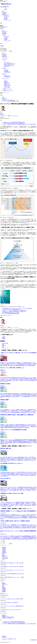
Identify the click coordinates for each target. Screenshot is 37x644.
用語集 (4, 33)
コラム (3, 30)
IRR (3, 344)
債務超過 (3, 345)
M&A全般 (4, 547)
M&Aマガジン (6, 84)
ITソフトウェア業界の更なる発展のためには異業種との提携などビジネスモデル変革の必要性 (19, 124)
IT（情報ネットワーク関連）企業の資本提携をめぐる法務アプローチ (14, 311)
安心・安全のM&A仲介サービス (9, 63)
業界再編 (3, 338)
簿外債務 (3, 588)
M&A (3, 582)
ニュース (4, 31)
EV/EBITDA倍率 (5, 343)
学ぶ (4, 32)
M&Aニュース (6, 86)
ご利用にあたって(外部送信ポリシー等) (9, 638)
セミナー (5, 80)
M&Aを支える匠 (5, 558)
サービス (5, 37)
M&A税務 (4, 589)
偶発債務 (3, 587)
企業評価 (3, 336)
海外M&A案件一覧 (7, 76)
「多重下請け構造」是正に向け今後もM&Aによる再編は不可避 (14, 123)
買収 (3, 586)
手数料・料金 (6, 66)
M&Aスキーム (4, 584)
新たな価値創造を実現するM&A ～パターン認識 (10, 312)
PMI (3, 554)
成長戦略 (3, 590)
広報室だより (4, 556)
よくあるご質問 (7, 87)
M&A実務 (4, 549)
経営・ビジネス (5, 557)
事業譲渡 (3, 591)
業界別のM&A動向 (7, 85)
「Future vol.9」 (14, 306)
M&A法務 (4, 551)
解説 (3, 585)
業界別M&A (4, 552)
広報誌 (3, 337)
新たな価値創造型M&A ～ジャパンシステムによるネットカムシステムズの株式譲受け (17, 308)
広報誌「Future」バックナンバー (6, 315)
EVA (3, 346)
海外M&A (4, 553)
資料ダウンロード (7, 83)
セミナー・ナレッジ (7, 20)
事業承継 (3, 548)
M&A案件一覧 (6, 75)
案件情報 (5, 19)
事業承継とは (6, 82)
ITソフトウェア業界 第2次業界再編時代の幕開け (10, 313)
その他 (3, 559)
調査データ (4, 555)
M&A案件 (4, 73)
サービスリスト (7, 62)
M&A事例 (6, 38)
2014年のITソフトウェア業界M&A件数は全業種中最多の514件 (14, 122)
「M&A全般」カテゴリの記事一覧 (8, 100)
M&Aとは (6, 81)
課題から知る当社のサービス (9, 64)
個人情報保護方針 (33, 639)
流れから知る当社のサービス (9, 65)
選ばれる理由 (6, 36)
